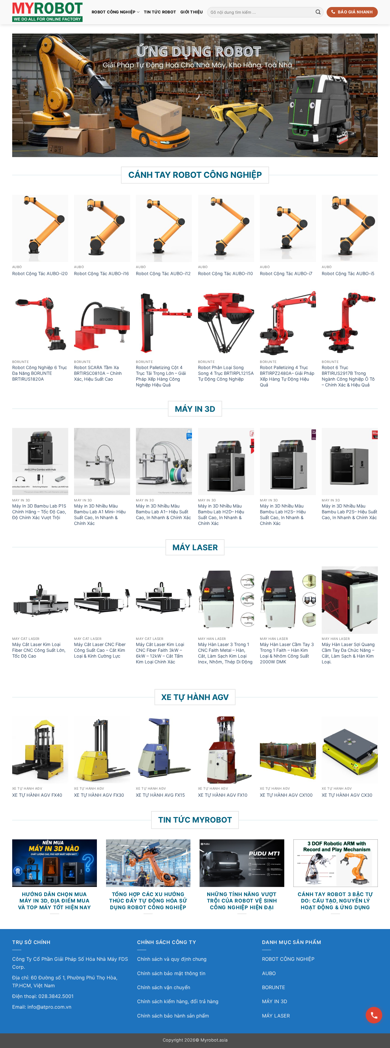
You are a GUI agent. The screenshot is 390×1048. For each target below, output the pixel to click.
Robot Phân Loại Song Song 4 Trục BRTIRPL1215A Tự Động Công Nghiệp (226, 373)
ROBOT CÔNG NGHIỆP (113, 12)
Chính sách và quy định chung (172, 959)
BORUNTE (273, 987)
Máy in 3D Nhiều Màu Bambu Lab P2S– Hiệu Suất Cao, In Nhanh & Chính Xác (349, 511)
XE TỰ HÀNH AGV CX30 (347, 795)
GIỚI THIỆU (191, 12)
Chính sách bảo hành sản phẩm (173, 1016)
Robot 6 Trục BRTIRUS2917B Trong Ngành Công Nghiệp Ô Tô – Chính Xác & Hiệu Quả (348, 376)
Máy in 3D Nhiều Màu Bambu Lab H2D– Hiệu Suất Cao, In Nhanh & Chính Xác (221, 514)
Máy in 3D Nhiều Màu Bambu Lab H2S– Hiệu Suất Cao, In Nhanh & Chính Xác (283, 514)
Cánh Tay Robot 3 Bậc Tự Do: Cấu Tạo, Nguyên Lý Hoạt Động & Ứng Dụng (335, 900)
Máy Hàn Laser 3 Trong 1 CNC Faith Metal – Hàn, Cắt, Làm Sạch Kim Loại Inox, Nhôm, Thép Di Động (225, 653)
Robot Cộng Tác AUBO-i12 (163, 273)
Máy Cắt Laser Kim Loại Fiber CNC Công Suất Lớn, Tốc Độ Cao (39, 650)
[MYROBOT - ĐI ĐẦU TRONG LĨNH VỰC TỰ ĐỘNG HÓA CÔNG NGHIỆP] (47, 12)
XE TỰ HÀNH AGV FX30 (99, 795)
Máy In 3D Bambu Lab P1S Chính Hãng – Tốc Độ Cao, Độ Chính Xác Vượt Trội (39, 511)
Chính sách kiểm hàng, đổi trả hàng (177, 1001)
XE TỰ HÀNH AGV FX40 (37, 795)
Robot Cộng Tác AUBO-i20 (40, 273)
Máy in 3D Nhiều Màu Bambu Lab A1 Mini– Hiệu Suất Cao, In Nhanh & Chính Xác (100, 514)
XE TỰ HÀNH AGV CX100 (286, 795)
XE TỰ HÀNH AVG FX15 (160, 795)
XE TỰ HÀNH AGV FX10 (222, 795)
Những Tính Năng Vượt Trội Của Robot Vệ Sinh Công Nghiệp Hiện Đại (242, 900)
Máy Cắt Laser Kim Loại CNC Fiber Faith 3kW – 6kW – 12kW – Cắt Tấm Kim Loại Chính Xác (160, 653)
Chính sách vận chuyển (163, 987)
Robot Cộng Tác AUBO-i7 (286, 273)
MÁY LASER (276, 1016)
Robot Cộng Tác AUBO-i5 (348, 273)
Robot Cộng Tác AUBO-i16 (101, 273)
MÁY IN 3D (274, 1001)
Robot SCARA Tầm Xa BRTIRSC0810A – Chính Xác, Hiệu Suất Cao (98, 373)
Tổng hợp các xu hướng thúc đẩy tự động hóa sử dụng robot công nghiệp (148, 900)
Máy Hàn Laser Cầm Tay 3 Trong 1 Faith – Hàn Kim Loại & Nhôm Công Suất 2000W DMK (287, 653)
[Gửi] (318, 12)
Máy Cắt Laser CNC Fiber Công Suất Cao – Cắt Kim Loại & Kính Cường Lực (100, 650)
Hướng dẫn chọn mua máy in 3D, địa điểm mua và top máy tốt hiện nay (54, 900)
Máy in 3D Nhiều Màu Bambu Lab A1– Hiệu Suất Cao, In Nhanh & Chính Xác (163, 511)
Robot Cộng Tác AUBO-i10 (225, 273)
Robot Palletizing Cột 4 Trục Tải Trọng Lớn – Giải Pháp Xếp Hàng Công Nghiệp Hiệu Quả (161, 376)
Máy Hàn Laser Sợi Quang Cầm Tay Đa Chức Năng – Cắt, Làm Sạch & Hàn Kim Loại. (348, 653)
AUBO (269, 973)
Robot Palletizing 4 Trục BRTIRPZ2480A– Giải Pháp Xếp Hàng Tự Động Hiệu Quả (287, 376)
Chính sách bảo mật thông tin (171, 973)
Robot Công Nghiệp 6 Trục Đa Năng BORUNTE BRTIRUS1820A (39, 373)
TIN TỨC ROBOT (160, 12)
